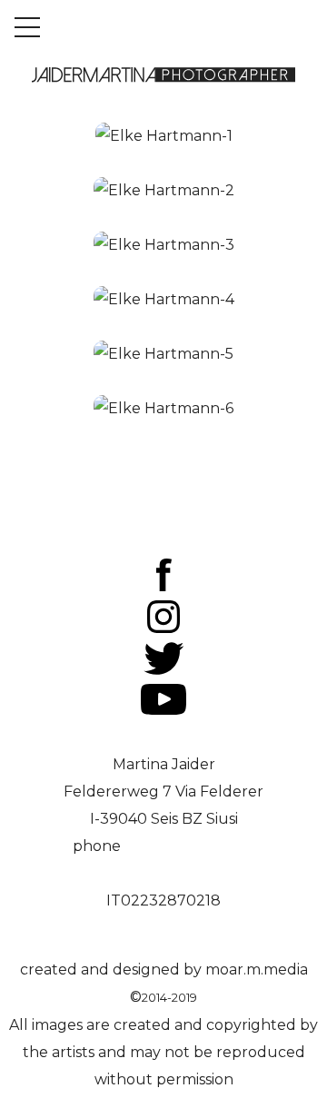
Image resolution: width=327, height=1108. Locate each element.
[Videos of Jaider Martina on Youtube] (163, 709)
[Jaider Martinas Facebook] (164, 586)
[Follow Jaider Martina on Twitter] (164, 669)
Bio (164, 490)
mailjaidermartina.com (164, 737)
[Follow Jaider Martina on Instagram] (163, 628)
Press (163, 517)
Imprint (163, 544)
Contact (163, 462)
